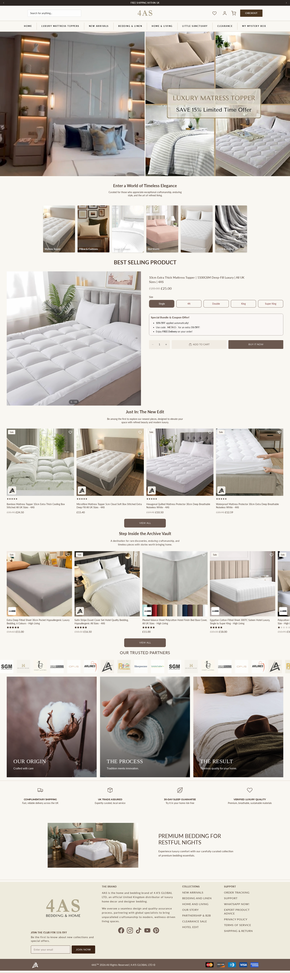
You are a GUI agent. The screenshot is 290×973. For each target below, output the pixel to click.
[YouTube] (147, 930)
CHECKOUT (251, 13)
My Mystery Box (254, 26)
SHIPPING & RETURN (238, 930)
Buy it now (255, 344)
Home (28, 26)
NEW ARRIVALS (99, 26)
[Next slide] (137, 338)
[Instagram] (130, 930)
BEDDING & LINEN (130, 26)
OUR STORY (190, 909)
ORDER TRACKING (237, 892)
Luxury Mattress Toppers (60, 26)
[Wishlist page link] (214, 13)
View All (145, 522)
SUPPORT (230, 898)
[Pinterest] (156, 930)
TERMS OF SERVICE (237, 925)
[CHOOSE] (69, 491)
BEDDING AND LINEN (197, 898)
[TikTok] (139, 930)
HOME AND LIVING (195, 904)
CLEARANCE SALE (194, 921)
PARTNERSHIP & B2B (196, 915)
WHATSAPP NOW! (236, 904)
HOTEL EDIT (190, 927)
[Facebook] (121, 930)
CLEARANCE (225, 26)
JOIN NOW (83, 949)
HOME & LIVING (162, 26)
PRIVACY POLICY (235, 919)
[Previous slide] (10, 338)
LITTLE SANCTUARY (195, 26)
